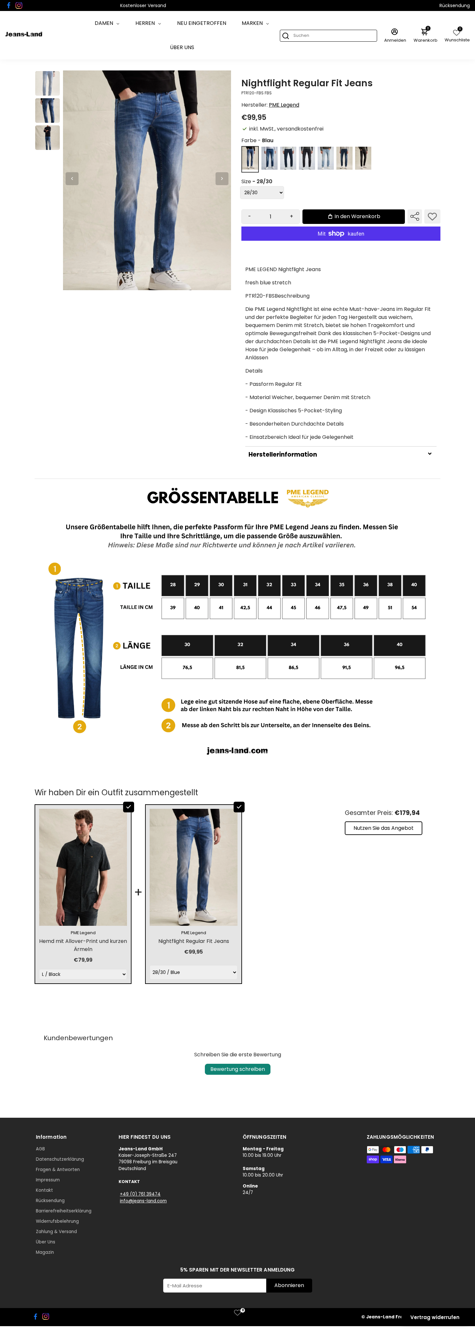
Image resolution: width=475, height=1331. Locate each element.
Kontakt (44, 1190)
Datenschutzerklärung (60, 1159)
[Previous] (72, 178)
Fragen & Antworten (58, 1170)
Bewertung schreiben (237, 1069)
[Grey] (363, 168)
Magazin (45, 1252)
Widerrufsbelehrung (57, 1221)
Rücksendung (454, 5)
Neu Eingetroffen (201, 23)
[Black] (307, 168)
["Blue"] (326, 168)
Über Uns (182, 47)
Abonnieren (289, 1285)
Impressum (48, 1180)
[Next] (222, 178)
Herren (145, 23)
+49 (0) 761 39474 (140, 1194)
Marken (252, 23)
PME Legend (284, 105)
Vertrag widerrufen (434, 1317)
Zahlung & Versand (56, 1232)
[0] (237, 1312)
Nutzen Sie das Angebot (384, 828)
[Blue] (250, 168)
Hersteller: (255, 105)
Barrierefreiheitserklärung (63, 1211)
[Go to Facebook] (8, 5)
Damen (104, 23)
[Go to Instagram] (19, 5)
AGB (40, 1149)
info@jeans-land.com (143, 1201)
